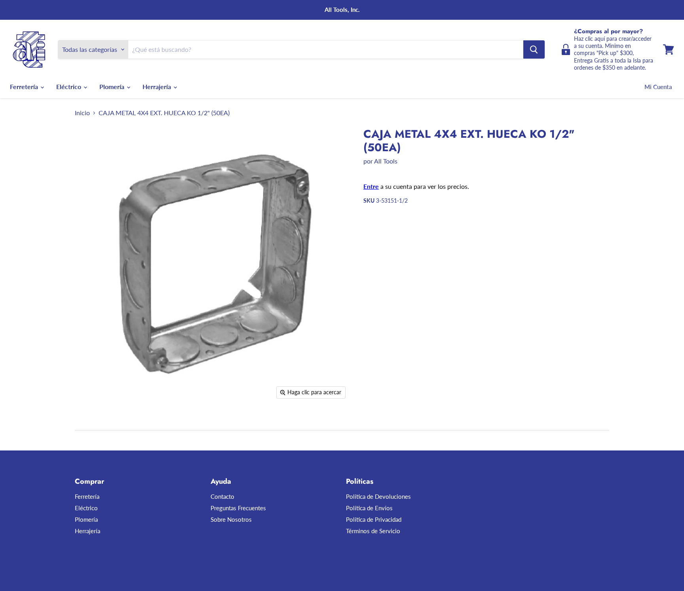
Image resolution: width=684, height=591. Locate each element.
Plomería (112, 86)
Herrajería (157, 86)
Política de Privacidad (373, 519)
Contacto (222, 496)
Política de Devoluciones (378, 496)
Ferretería (25, 86)
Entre (371, 186)
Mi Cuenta (658, 86)
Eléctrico (69, 86)
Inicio (82, 112)
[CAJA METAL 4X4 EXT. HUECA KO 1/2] (89, 425)
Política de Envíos (369, 507)
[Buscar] (534, 49)
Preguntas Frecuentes (238, 507)
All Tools (385, 161)
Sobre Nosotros (231, 519)
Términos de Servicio (373, 530)
